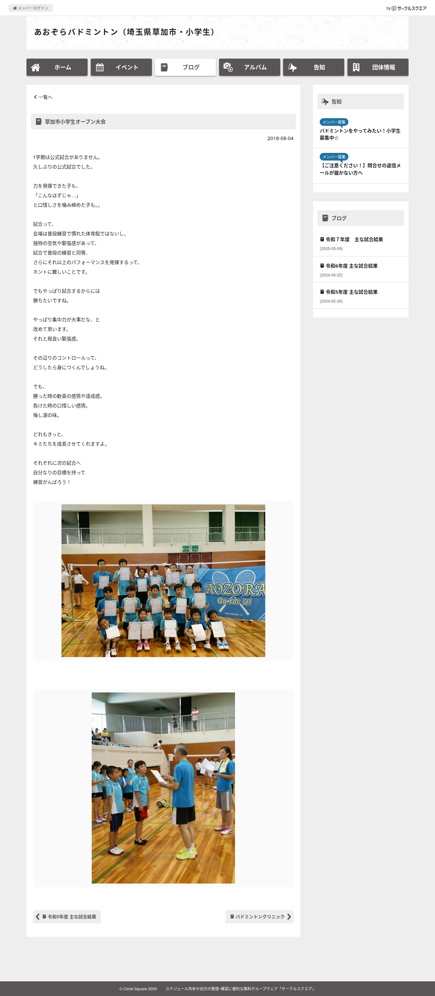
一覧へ (45, 97)
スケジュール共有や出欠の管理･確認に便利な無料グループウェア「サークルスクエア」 (241, 988)
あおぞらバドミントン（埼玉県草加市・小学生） (126, 31)
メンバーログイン (32, 8)
